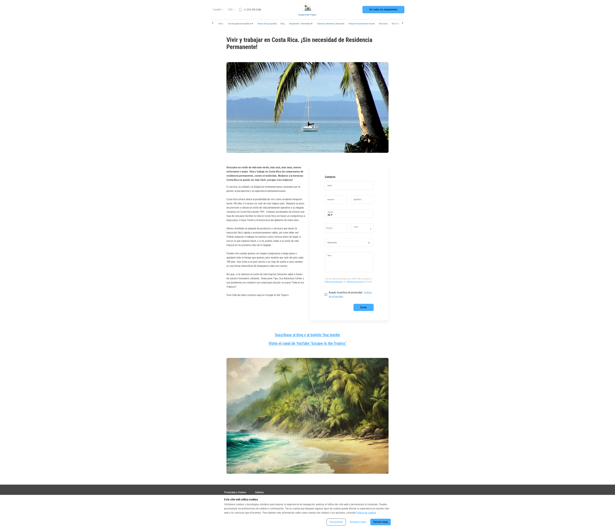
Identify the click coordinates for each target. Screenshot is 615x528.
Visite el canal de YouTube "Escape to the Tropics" (307, 343)
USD (230, 9)
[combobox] (349, 242)
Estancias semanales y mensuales (330, 24)
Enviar (363, 307)
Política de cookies (366, 512)
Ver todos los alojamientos (383, 9)
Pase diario (383, 24)
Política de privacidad (333, 282)
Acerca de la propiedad (267, 24)
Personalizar (336, 522)
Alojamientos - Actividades (300, 23)
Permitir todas (380, 522)
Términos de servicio (355, 282)
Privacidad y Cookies (235, 492)
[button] (213, 23)
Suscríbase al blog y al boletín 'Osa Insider (307, 335)
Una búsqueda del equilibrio (240, 23)
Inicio (221, 24)
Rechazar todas (358, 522)
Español (217, 9)
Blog (283, 24)
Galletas (259, 492)
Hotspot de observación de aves (361, 24)
